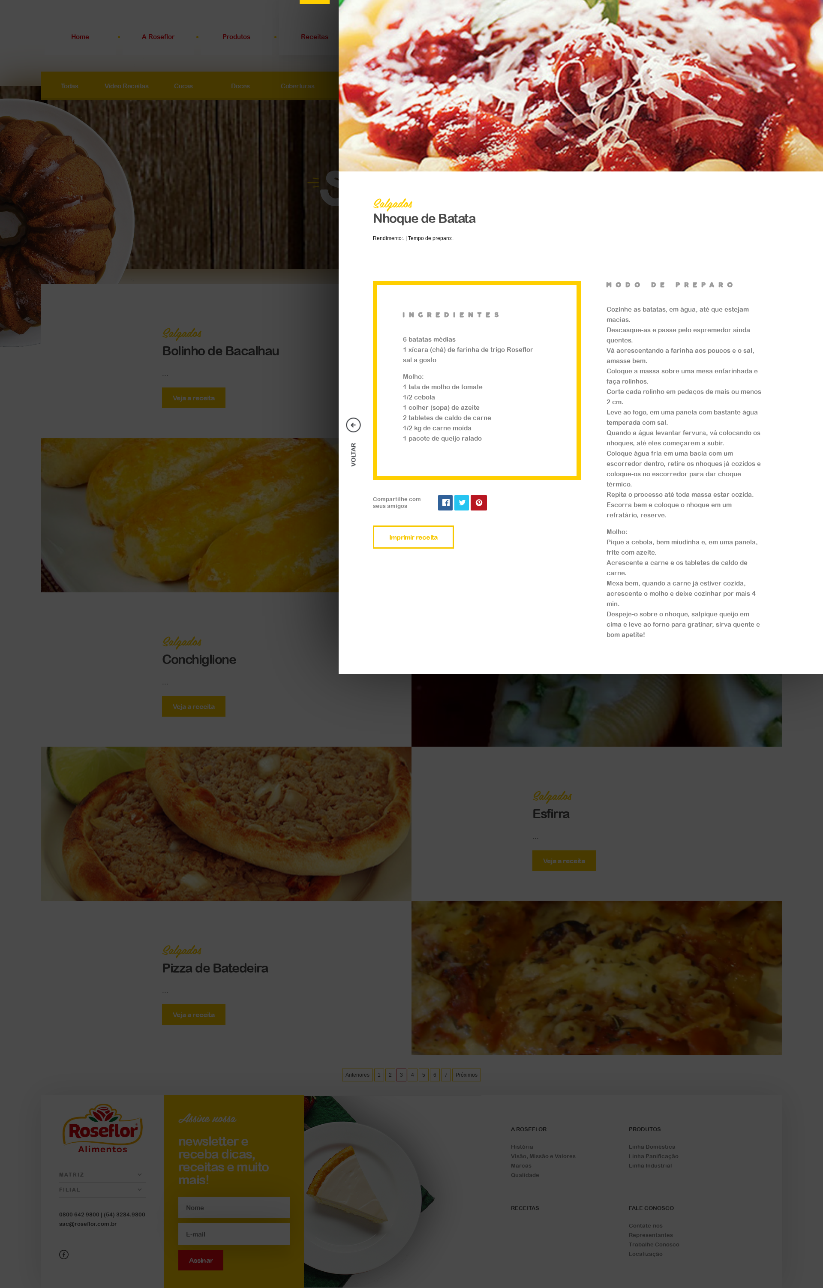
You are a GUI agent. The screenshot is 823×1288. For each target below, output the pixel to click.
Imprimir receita (413, 537)
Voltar (353, 454)
